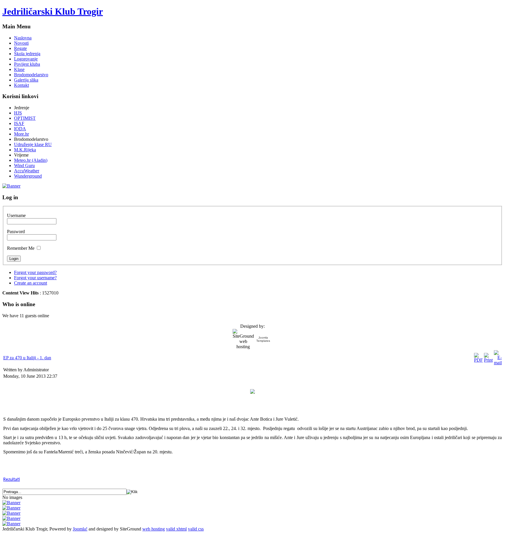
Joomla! (80, 528)
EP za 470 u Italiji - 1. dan (27, 357)
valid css (196, 528)
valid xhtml (176, 528)
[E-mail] (498, 362)
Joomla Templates (263, 339)
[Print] (488, 360)
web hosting (153, 528)
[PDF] (478, 360)
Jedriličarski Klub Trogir (52, 11)
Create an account (30, 282)
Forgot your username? (35, 277)
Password (16, 231)
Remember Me (20, 248)
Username (16, 215)
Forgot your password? (35, 272)
